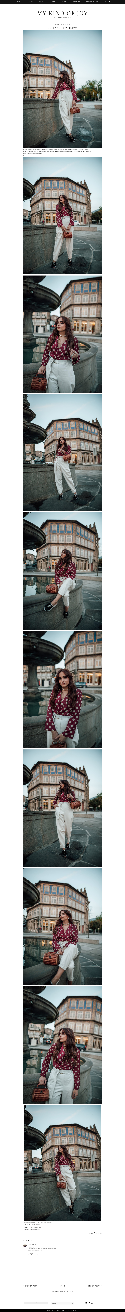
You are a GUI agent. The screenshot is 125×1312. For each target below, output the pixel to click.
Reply (29, 1257)
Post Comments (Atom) (66, 1291)
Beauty (52, 2)
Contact (76, 2)
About (30, 2)
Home (19, 2)
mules (33, 1236)
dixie (29, 1236)
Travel (64, 2)
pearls (42, 1236)
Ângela (29, 1244)
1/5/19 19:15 (34, 1244)
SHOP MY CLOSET (92, 2)
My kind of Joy (62, 13)
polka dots (47, 1236)
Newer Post (31, 1286)
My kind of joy (57, 1310)
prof (53, 1236)
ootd (37, 1236)
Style (41, 2)
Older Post (94, 1286)
